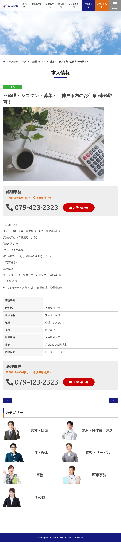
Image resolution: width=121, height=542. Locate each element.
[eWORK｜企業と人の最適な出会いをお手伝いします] (11, 5)
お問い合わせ (80, 207)
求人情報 (13, 61)
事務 (24, 61)
